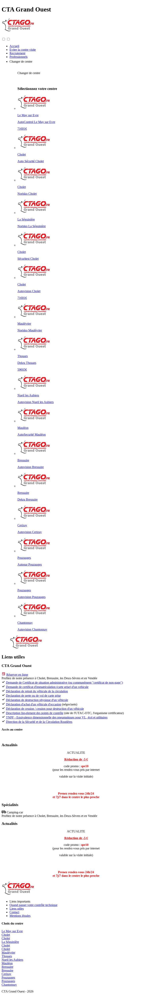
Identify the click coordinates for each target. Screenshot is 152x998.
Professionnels (19, 56)
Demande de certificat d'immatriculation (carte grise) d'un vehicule (47, 687)
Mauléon (7, 963)
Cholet (6, 934)
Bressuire (7, 966)
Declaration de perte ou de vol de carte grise (33, 695)
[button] (6, 35)
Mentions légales (20, 915)
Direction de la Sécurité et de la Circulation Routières (39, 721)
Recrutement (17, 53)
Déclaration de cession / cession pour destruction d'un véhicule (45, 708)
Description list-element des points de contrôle (34, 713)
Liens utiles (17, 908)
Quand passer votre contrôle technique (33, 905)
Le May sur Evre (12, 931)
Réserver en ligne (17, 674)
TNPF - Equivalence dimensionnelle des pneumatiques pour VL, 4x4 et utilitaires (56, 717)
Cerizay (6, 974)
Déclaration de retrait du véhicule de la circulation (37, 691)
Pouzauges (8, 977)
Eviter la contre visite (23, 49)
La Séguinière (10, 942)
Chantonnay (9, 984)
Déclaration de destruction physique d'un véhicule (37, 700)
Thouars (7, 956)
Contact (14, 912)
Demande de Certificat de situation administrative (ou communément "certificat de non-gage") (64, 682)
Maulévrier (8, 952)
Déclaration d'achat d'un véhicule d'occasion (33, 704)
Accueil (14, 46)
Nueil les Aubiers (12, 959)
